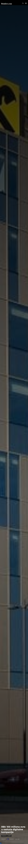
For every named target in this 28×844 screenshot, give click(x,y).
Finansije (4, 835)
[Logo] (6, 3)
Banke (9, 835)
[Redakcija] (8, 839)
